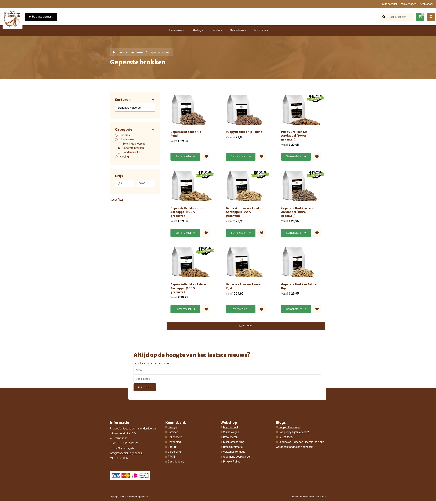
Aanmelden (144, 387)
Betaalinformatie (233, 447)
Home (120, 52)
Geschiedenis (176, 461)
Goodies (217, 30)
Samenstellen (183, 156)
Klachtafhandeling (233, 442)
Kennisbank (426, 4)
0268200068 (121, 458)
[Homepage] (12, 19)
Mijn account (389, 4)
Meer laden (245, 326)
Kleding (196, 30)
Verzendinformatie (234, 451)
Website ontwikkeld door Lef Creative (308, 497)
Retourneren (230, 437)
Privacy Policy (231, 461)
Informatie (260, 30)
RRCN (171, 456)
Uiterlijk (172, 447)
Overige (172, 427)
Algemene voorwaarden (237, 456)
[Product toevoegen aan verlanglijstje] (206, 156)
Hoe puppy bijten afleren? (293, 432)
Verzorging (174, 451)
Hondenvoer (175, 30)
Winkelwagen (408, 4)
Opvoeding (174, 442)
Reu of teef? (285, 437)
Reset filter (116, 199)
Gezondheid (175, 437)
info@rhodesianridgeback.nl (126, 453)
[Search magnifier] (383, 17)
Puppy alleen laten (289, 427)
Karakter (173, 432)
